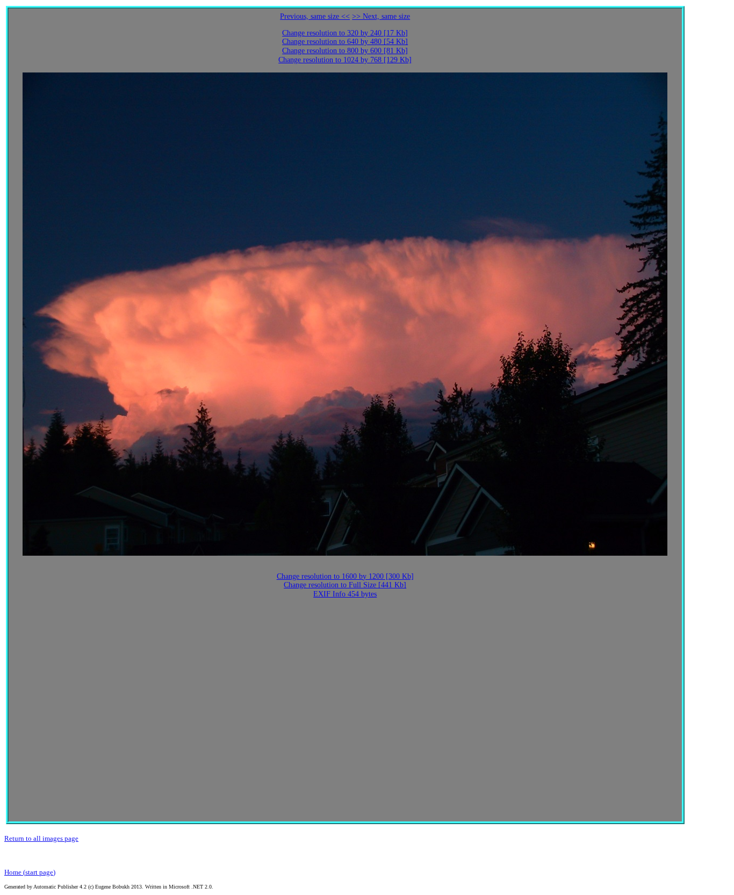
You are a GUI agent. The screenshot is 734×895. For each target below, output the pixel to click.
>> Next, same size (381, 16)
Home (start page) (29, 872)
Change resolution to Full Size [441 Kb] (345, 585)
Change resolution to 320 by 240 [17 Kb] (345, 33)
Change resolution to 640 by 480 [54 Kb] (345, 42)
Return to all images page (41, 838)
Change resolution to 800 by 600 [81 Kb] (345, 51)
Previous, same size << (315, 16)
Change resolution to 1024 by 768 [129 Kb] (345, 60)
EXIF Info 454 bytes (345, 594)
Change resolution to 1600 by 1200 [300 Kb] (345, 576)
